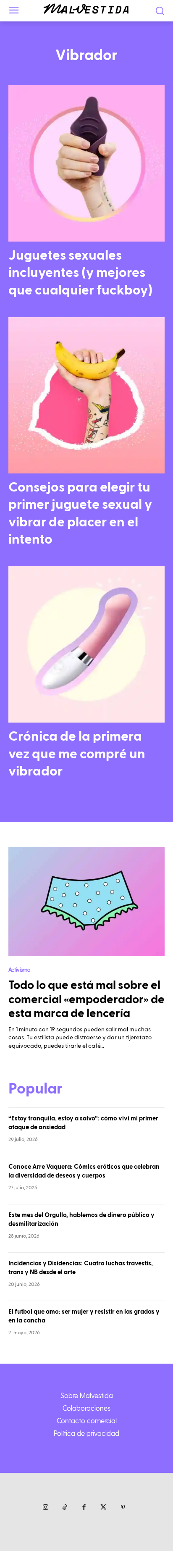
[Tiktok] (64, 1507)
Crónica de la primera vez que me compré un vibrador (76, 754)
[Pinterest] (122, 1507)
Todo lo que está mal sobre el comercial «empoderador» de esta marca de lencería (86, 999)
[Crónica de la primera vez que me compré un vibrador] (86, 644)
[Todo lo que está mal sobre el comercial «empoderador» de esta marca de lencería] (86, 901)
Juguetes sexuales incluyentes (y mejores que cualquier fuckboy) (80, 273)
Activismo (19, 969)
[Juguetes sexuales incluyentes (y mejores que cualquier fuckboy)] (86, 163)
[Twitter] (103, 1507)
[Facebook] (84, 1507)
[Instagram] (45, 1507)
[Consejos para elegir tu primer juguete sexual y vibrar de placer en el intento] (86, 395)
